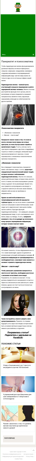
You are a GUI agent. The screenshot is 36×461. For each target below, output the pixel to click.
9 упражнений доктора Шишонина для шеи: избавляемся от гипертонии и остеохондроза (17, 397)
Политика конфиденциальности (12, 454)
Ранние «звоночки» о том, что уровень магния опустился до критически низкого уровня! (17, 426)
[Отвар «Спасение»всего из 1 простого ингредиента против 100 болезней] (18, 355)
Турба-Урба (13, 451)
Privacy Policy (29, 456)
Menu (4, 54)
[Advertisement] (18, 33)
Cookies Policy (18, 459)
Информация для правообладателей (13, 456)
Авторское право (28, 454)
